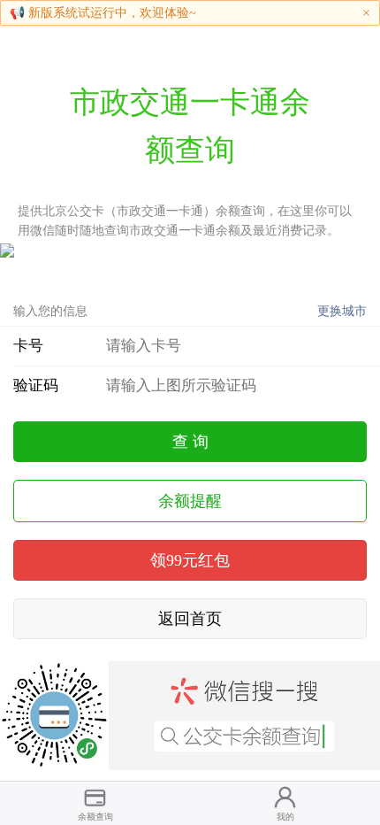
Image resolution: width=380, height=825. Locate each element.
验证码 (35, 385)
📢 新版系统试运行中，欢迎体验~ (103, 12)
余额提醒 (190, 501)
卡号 (28, 345)
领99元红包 (190, 560)
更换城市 (342, 311)
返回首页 (190, 619)
